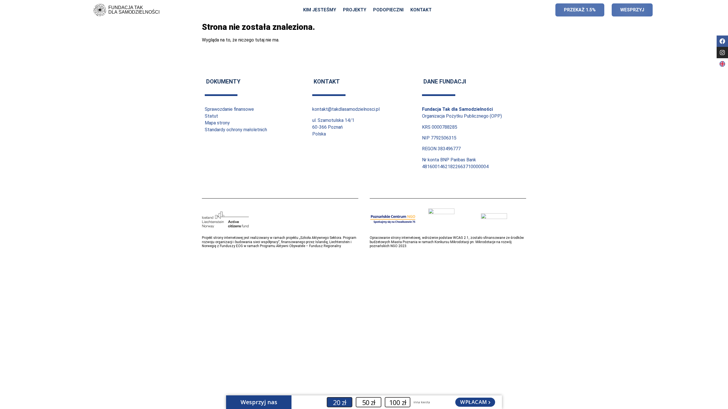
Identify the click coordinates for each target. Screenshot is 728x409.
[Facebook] (722, 41)
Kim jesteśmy (319, 9)
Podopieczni (388, 9)
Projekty (354, 9)
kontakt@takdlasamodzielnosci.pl (346, 109)
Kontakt (421, 9)
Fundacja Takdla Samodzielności (134, 9)
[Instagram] (722, 52)
